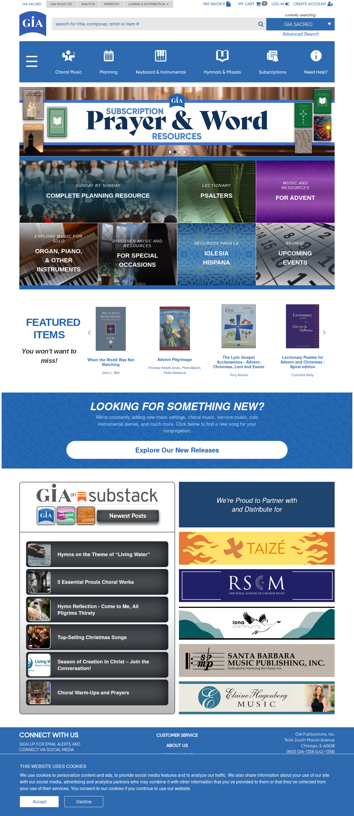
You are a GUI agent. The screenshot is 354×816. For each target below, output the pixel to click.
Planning (109, 72)
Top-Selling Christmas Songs (92, 637)
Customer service (177, 735)
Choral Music (68, 72)
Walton (88, 4)
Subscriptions (272, 72)
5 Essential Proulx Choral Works (96, 581)
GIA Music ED (61, 4)
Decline (84, 801)
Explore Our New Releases (177, 449)
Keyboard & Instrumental (161, 72)
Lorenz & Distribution (147, 4)
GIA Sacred (31, 4)
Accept (39, 801)
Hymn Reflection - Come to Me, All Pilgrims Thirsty (98, 609)
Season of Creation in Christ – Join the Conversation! (103, 665)
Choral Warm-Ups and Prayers (93, 692)
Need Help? (316, 72)
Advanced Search (300, 33)
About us (177, 745)
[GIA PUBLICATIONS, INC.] (32, 22)
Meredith (111, 4)
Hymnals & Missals (222, 72)
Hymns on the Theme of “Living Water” (104, 554)
